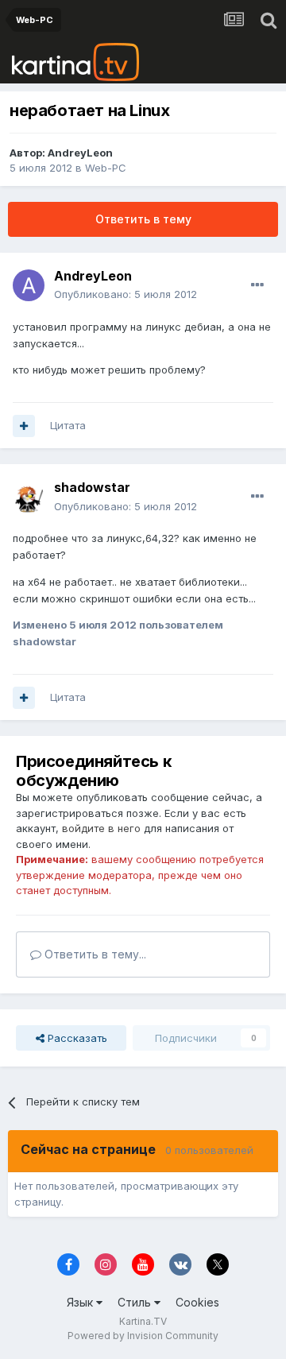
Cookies (197, 1302)
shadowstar (92, 487)
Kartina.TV (143, 1321)
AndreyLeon (80, 152)
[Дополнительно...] (257, 285)
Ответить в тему (143, 219)
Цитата (68, 425)
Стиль (136, 1302)
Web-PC (105, 167)
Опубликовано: (125, 294)
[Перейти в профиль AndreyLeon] (28, 285)
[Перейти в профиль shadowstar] (28, 497)
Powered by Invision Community (143, 1336)
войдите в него (101, 828)
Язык (81, 1302)
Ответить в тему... (93, 954)
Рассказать (75, 1038)
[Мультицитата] (24, 426)
